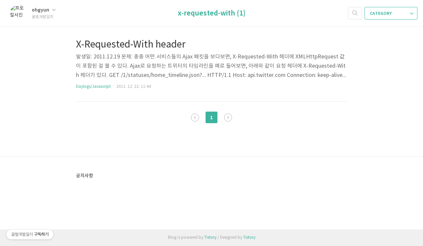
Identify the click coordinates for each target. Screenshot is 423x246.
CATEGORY (381, 13)
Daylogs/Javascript (93, 87)
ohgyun (41, 10)
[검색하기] (355, 13)
